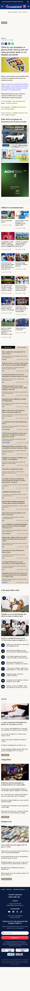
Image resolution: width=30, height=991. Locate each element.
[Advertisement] (18, 24)
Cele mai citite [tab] (22, 347)
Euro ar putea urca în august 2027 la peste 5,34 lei (13, 1)
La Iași (3, 889)
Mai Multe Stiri (7, 879)
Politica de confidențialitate (15, 916)
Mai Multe (5, 755)
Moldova (9, 889)
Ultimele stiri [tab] (8, 347)
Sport (19, 12)
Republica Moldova (19, 889)
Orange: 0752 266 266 (15, 903)
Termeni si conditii (15, 917)
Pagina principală (12, 12)
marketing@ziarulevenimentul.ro (15, 905)
